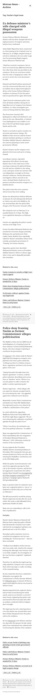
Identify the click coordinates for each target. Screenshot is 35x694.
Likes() (7, 307)
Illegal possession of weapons (14, 318)
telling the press (10, 581)
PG (28, 320)
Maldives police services (24, 683)
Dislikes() (16, 307)
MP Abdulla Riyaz (7, 685)
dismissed (11, 621)
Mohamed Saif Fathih (23, 314)
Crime (4, 316)
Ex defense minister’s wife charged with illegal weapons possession (16, 28)
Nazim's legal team (22, 320)
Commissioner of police (15, 682)
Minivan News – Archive (11, 6)
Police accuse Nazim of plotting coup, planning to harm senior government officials (16, 644)
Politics (8, 316)
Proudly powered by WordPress (11, 692)
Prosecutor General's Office (10, 321)
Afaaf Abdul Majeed (18, 316)
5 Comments (12, 687)
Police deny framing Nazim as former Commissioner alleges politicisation (17, 332)
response (8, 356)
